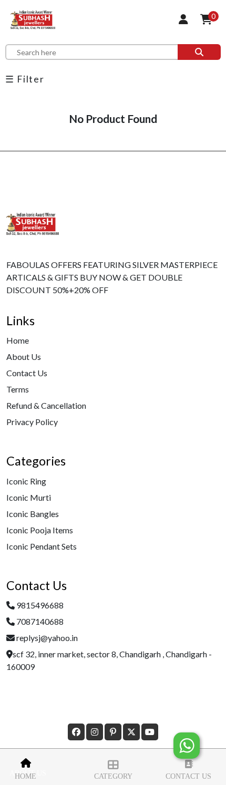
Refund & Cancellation (46, 405)
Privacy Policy (32, 422)
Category (113, 776)
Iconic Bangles (32, 514)
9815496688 (40, 605)
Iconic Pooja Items (39, 530)
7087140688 (40, 621)
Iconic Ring (26, 481)
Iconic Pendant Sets (41, 546)
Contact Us (188, 776)
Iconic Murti (28, 497)
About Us (23, 356)
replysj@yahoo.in (47, 638)
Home (25, 776)
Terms (17, 389)
